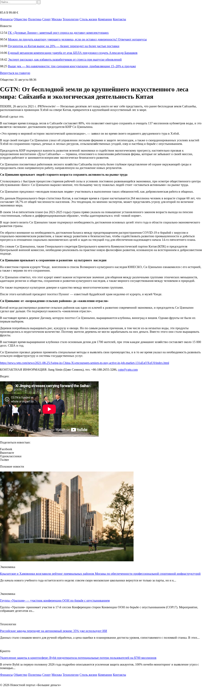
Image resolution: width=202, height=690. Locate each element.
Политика (34, 19)
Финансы (6, 19)
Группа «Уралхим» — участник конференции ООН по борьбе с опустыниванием (55, 600)
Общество (20, 19)
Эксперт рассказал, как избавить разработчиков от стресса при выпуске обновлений (65, 59)
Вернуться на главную (15, 73)
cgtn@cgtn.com (128, 369)
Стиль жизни (88, 19)
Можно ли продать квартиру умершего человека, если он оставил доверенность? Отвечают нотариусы (77, 39)
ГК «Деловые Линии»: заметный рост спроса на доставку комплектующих (58, 32)
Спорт (46, 19)
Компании (105, 19)
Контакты (119, 19)
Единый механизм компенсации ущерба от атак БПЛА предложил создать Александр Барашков (72, 52)
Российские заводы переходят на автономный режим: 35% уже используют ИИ (53, 631)
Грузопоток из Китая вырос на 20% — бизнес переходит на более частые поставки (63, 46)
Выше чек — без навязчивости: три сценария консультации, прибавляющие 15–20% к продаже (72, 66)
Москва (56, 19)
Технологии (71, 19)
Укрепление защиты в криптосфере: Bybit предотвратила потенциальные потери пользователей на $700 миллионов (78, 657)
